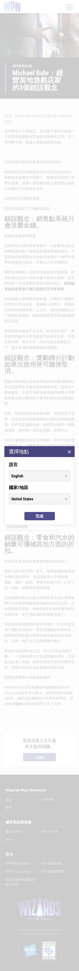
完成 (39, 516)
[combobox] (35, 476)
